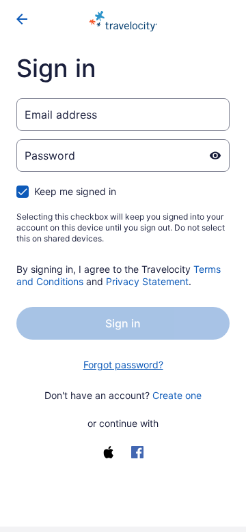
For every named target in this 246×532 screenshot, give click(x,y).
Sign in (123, 323)
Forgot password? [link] (123, 364)
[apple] (108, 452)
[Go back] (21, 19)
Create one (177, 395)
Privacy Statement (147, 281)
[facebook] (137, 452)
